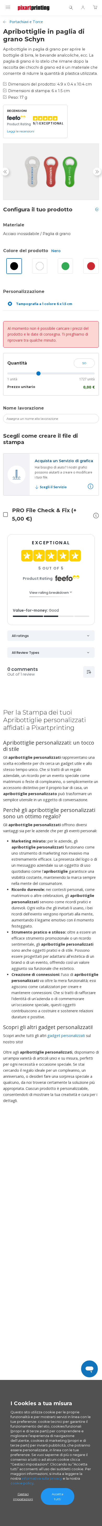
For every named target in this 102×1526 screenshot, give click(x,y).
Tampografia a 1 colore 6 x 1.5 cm (44, 304)
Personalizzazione (23, 291)
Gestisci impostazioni (23, 1496)
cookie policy (21, 1483)
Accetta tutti (57, 1496)
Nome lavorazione (23, 408)
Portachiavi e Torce (26, 21)
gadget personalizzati (66, 1035)
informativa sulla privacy (42, 1478)
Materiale (13, 224)
